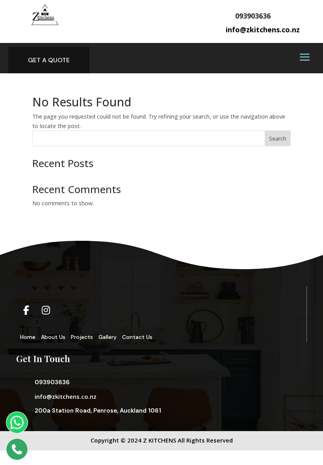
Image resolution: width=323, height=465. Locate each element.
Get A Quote (49, 60)
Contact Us (137, 336)
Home (27, 336)
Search (277, 138)
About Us (53, 336)
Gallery (107, 336)
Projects (82, 336)
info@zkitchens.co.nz (66, 396)
